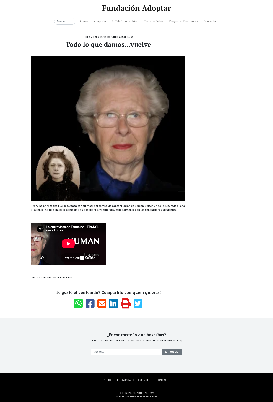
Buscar (174, 351)
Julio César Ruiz (122, 37)
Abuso (84, 21)
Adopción (100, 21)
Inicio (107, 380)
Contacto (210, 21)
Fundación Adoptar (136, 8)
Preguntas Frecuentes (183, 21)
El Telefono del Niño (125, 21)
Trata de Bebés (153, 21)
